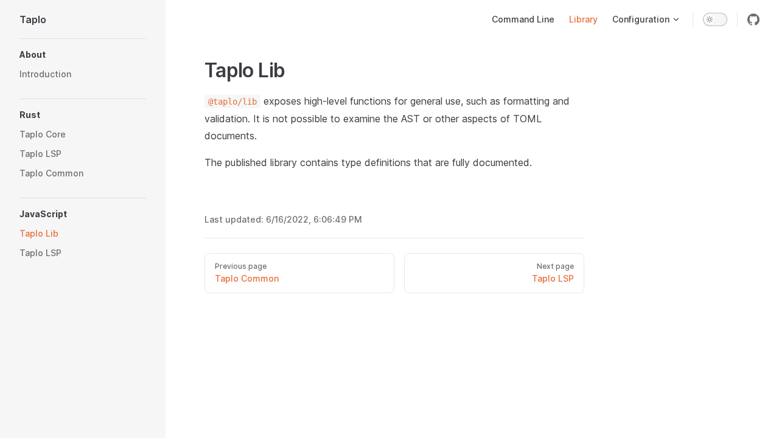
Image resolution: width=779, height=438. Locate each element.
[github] (753, 19)
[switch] (715, 19)
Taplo (32, 19)
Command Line (523, 19)
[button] (82, 54)
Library (583, 19)
